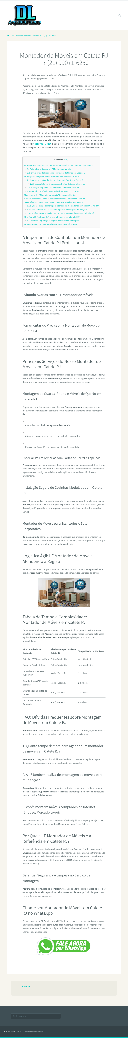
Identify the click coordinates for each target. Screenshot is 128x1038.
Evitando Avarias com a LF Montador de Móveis (49, 169)
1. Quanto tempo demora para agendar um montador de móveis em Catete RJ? (63, 205)
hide (66, 160)
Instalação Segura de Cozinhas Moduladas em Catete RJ (53, 187)
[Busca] (117, 13)
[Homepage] (24, 16)
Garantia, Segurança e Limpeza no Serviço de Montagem (53, 220)
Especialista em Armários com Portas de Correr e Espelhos (57, 184)
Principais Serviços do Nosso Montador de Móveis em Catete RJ (52, 176)
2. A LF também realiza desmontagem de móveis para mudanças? (57, 209)
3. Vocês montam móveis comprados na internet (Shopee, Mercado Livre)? (60, 213)
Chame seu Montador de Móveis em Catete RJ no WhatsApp (50, 224)
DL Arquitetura (9, 1031)
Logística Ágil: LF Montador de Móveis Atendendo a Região (50, 195)
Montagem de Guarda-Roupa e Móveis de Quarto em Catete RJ (55, 180)
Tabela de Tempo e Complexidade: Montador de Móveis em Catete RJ (54, 198)
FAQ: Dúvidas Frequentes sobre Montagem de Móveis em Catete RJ (53, 202)
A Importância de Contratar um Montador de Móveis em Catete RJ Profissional (58, 165)
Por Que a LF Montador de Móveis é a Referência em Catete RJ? (52, 217)
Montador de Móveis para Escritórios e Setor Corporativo (53, 191)
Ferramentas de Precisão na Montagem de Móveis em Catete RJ (56, 172)
